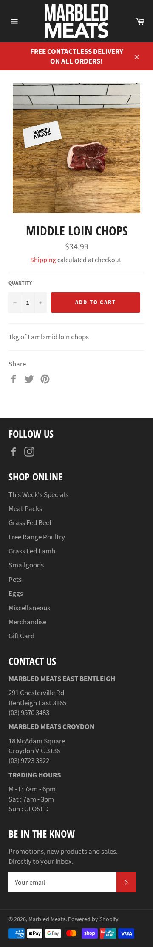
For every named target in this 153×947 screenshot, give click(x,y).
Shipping (43, 259)
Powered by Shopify (93, 919)
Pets (15, 579)
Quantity (20, 282)
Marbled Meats (46, 919)
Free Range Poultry (36, 537)
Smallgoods (26, 565)
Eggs (15, 593)
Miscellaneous (29, 607)
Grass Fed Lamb (31, 551)
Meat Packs (25, 508)
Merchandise (27, 621)
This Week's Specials (38, 494)
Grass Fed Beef (29, 522)
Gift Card (21, 635)
